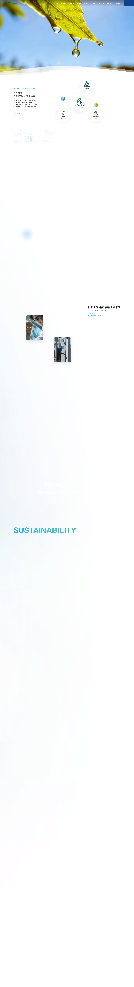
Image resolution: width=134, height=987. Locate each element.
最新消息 (86, 3)
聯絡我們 (118, 3)
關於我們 (63, 3)
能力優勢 (93, 3)
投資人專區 (110, 3)
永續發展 (79, 3)
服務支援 (101, 3)
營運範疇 (71, 3)
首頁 (58, 3)
